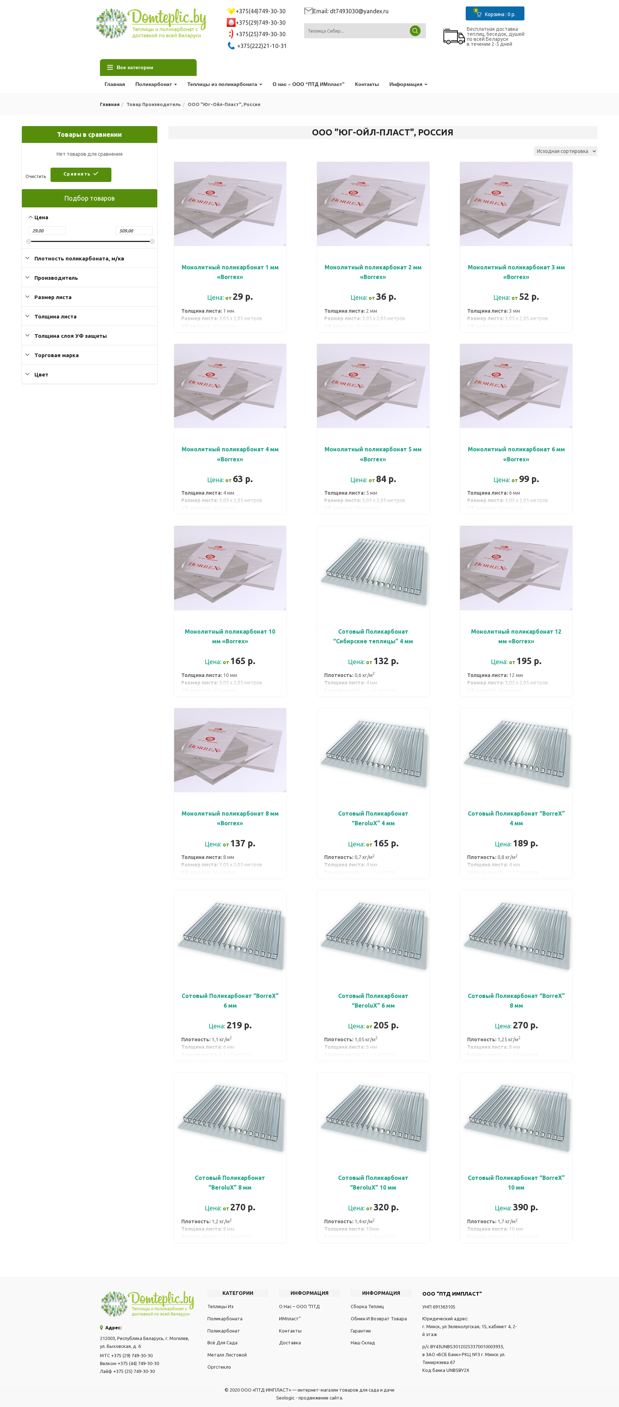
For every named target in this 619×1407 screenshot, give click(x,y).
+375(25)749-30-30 (260, 34)
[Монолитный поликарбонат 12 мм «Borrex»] (516, 530)
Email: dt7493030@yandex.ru (351, 11)
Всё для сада (222, 1342)
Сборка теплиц (367, 1306)
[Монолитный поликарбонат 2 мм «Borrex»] (373, 166)
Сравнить (77, 173)
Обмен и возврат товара (379, 1318)
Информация (406, 84)
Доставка (290, 1342)
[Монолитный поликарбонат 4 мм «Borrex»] (230, 348)
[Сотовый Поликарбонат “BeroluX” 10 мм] (373, 1076)
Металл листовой (227, 1354)
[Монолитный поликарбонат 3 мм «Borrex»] (516, 166)
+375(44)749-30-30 (260, 11)
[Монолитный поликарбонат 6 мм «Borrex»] (516, 348)
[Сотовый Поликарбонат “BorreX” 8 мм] (516, 894)
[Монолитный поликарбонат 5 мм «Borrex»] (373, 348)
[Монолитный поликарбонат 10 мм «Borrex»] (230, 530)
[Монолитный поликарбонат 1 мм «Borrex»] (230, 166)
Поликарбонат (154, 84)
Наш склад (363, 1342)
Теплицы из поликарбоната (223, 84)
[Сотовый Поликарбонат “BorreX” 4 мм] (516, 712)
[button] (498, 14)
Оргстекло (219, 1366)
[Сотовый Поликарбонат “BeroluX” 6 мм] (373, 894)
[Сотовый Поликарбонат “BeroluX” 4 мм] (373, 712)
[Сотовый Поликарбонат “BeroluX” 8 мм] (230, 1076)
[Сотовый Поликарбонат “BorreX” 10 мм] (516, 1076)
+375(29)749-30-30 (260, 22)
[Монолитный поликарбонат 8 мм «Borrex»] (230, 712)
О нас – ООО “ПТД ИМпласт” (309, 84)
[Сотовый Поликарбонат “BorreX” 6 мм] (230, 894)
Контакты (367, 84)
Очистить (35, 176)
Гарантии (361, 1330)
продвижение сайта (320, 1397)
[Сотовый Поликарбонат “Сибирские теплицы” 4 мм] (373, 530)
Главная (115, 84)
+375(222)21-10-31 (261, 46)
